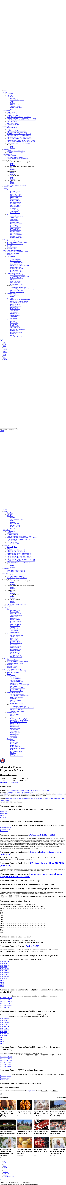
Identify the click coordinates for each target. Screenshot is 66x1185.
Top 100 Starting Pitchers (17, 100)
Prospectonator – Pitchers (17, 284)
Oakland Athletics (15, 206)
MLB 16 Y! (3, 978)
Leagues (5, 239)
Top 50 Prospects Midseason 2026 (16, 131)
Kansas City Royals (15, 200)
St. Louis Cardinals (15, 236)
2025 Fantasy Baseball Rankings (16, 152)
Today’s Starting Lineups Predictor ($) (17, 158)
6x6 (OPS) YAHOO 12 (6, 1066)
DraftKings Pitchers (15, 306)
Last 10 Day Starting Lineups (15, 157)
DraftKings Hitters (15, 304)
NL (8, 214)
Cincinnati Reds (14, 220)
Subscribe (6, 1173)
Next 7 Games (17, 798)
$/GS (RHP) (3, 782)
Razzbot (9, 254)
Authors (5, 1172)
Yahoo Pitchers (14, 312)
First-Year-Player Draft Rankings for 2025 (18, 143)
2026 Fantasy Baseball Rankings (16, 151)
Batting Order (49, 798)
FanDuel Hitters (14, 307)
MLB (4, 343)
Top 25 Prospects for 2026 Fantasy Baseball (19, 134)
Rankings (6, 149)
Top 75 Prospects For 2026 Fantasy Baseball (19, 137)
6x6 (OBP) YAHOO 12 (6, 1064)
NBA (4, 347)
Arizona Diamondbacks (16, 216)
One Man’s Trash (15, 106)
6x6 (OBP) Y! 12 (5, 1003)
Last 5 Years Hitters (12, 121)
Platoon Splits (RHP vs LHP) (42, 835)
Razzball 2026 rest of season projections (11, 794)
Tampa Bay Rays (15, 210)
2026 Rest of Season (12, 115)
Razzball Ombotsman (16, 332)
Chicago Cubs (14, 219)
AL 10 (2, 980)
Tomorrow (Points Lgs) (16, 262)
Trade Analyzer (7, 186)
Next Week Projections (16, 290)
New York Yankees (15, 205)
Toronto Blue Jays (15, 213)
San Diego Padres (15, 233)
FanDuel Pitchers (15, 309)
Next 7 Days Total (15, 282)
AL (8, 189)
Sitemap (5, 1175)
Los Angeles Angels (15, 202)
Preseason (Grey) (5, 829)
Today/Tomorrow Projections (18, 287)
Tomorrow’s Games (15, 261)
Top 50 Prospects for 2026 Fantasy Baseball (19, 135)
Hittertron (34, 852)
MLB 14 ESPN (4, 969)
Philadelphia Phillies (15, 230)
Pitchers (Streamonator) (13, 273)
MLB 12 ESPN (4, 965)
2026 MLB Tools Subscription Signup (17, 251)
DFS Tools (10, 298)
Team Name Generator (16, 337)
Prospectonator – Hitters (16, 271)
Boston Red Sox (14, 192)
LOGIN (2, 431)
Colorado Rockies (15, 222)
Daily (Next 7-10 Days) (16, 278)
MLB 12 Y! (3, 967)
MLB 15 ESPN (4, 972)
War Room (13, 333)
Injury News (13, 109)
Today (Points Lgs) (15, 259)
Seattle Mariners (14, 208)
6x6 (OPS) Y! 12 (5, 1007)
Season (2, 815)
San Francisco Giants (16, 234)
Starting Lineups (7, 154)
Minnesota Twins (15, 203)
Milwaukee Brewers (15, 227)
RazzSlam (9, 245)
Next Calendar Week (16, 264)
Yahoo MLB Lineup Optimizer (18, 302)
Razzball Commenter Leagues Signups (17, 242)
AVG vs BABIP (32, 946)
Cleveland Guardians (16, 196)
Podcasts (9, 95)
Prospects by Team (12, 127)
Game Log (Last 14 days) (17, 292)
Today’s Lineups (11, 155)
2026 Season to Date (12, 114)
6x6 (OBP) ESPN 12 (6, 1001)
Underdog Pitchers (15, 315)
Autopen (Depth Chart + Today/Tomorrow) (22, 289)
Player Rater (6, 110)
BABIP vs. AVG (14, 326)
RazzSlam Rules (11, 248)
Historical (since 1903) (13, 124)
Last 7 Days (3, 811)
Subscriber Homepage (13, 253)
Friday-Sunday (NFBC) (16, 270)
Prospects (6, 126)
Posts (8, 129)
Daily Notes (10, 93)
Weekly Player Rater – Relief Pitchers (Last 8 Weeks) (21, 120)
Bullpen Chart (14, 330)
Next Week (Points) (15, 281)
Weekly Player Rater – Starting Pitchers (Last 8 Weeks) (22, 118)
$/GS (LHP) (14, 782)
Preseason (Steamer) (5, 827)
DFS (31, 863)
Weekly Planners (11, 293)
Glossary (12, 335)
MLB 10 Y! (3, 963)
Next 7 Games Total (15, 267)
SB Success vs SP (15, 327)
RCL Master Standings (13, 241)
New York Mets (14, 228)
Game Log (41, 798)
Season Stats (25, 798)
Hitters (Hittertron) (12, 256)
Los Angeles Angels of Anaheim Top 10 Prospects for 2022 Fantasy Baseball (28, 790)
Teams (5, 188)
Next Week (13, 279)
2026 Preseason (11, 112)
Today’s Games (14, 258)
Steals (11, 101)
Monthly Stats (33, 798)
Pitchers (12, 148)
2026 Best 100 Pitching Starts (18, 329)
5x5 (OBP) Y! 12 (5, 1000)
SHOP (5, 349)
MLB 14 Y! (3, 970)
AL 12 (2, 984)
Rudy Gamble (31, 1090)
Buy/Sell (12, 98)
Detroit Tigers (14, 197)
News (5, 92)
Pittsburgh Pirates (15, 231)
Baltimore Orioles (15, 191)
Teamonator (13, 316)
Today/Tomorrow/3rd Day (17, 275)
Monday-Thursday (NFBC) (17, 268)
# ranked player (59, 794)
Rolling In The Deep (16, 107)
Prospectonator (4, 831)
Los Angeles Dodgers (16, 223)
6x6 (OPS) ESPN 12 (6, 1005)
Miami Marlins (14, 225)
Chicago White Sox (15, 194)
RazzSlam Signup (12, 247)
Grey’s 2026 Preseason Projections (16, 185)
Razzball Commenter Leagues (15, 244)
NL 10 (2, 982)
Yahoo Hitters (14, 310)
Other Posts (10, 96)
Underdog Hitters (15, 313)
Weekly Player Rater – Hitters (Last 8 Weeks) (19, 117)
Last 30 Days (3, 813)
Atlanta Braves (14, 217)
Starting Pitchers (14, 295)
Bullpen (12, 103)
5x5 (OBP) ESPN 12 (6, 998)
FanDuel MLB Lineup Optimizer (19, 301)
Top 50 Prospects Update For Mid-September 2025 (21, 140)
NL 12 (2, 986)
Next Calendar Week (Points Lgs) (19, 265)
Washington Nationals (16, 237)
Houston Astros (14, 199)
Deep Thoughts (14, 104)
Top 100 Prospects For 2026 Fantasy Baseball (19, 138)
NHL (4, 346)
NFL (4, 344)
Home (5, 90)
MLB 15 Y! (3, 974)
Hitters (12, 146)
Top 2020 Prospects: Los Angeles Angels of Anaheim (21, 792)
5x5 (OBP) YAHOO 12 (6, 1062)
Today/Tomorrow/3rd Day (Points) (19, 276)
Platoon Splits (14, 323)
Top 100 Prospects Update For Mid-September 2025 (21, 141)
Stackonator (13, 318)
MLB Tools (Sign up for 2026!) (12, 250)
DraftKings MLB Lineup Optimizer (20, 299)
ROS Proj (3, 817)
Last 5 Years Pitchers (12, 123)
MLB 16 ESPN (4, 976)
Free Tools (10, 319)
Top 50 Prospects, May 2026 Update (17, 132)
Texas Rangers (14, 211)
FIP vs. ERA (13, 324)
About (5, 1170)
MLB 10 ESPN (4, 961)
